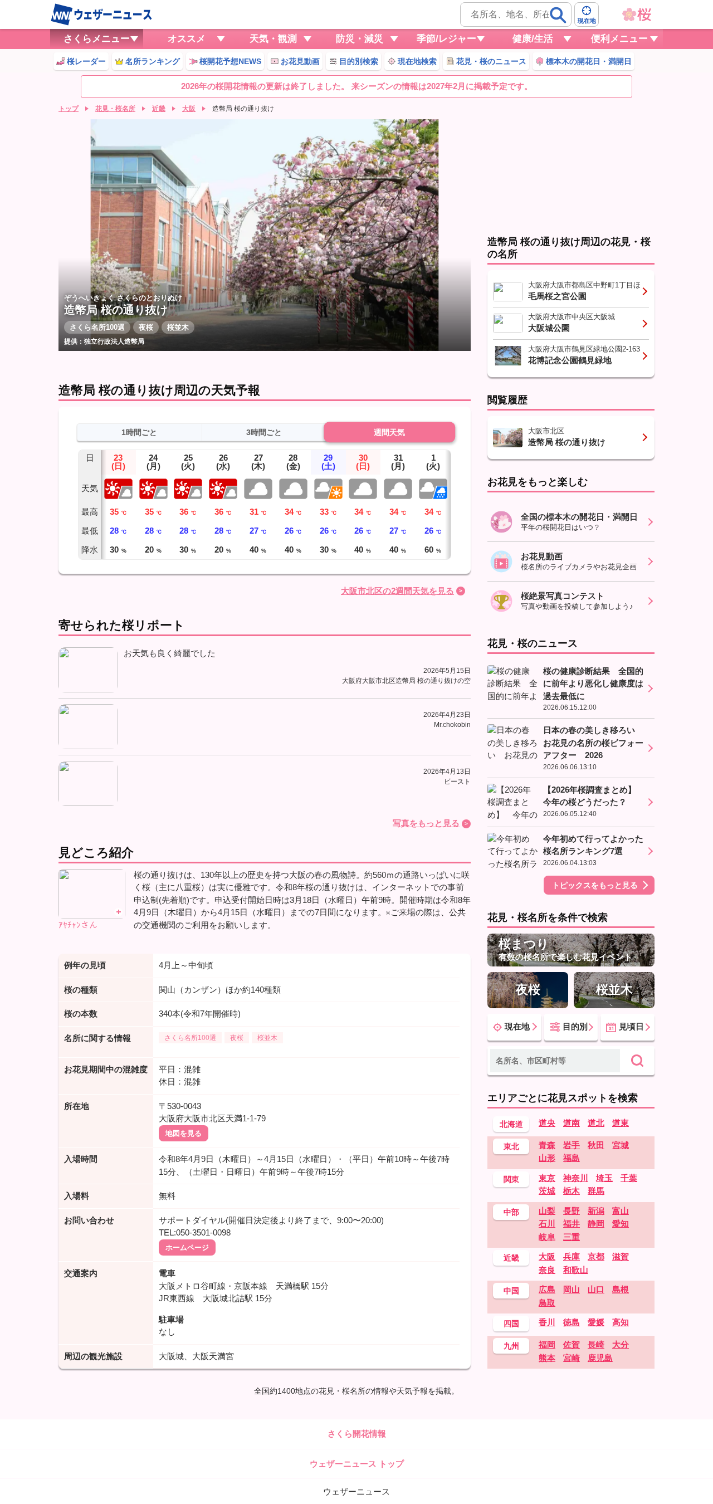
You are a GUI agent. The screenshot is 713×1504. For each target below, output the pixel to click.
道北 (596, 1122)
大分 (620, 1344)
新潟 (596, 1210)
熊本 (547, 1358)
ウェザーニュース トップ (357, 1463)
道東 (620, 1122)
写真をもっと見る (426, 823)
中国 (511, 1290)
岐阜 (547, 1237)
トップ (68, 109)
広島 (547, 1289)
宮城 (620, 1145)
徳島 (571, 1322)
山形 (547, 1158)
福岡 (547, 1344)
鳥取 (547, 1302)
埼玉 (604, 1178)
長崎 (596, 1344)
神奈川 (575, 1178)
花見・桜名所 (115, 109)
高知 (620, 1322)
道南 (571, 1122)
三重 (571, 1237)
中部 (511, 1212)
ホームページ (187, 1247)
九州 (511, 1345)
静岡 (596, 1223)
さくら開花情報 (357, 1433)
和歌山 (575, 1270)
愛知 (620, 1223)
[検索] (558, 15)
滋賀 (620, 1256)
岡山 (571, 1289)
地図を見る (183, 1133)
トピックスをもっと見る (595, 885)
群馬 (596, 1190)
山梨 (547, 1210)
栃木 (571, 1190)
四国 (511, 1323)
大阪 (189, 109)
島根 (620, 1289)
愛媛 (596, 1322)
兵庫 (571, 1256)
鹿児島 (600, 1358)
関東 (511, 1179)
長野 (571, 1210)
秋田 (596, 1145)
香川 (547, 1322)
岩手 (571, 1145)
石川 (547, 1223)
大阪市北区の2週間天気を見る (397, 590)
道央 (547, 1122)
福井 (571, 1223)
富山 (620, 1210)
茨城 (547, 1190)
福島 (571, 1158)
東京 (547, 1178)
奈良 (547, 1270)
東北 (511, 1146)
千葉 (629, 1178)
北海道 (511, 1124)
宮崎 (571, 1358)
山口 (596, 1289)
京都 (596, 1256)
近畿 (158, 109)
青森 (547, 1145)
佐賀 (571, 1344)
